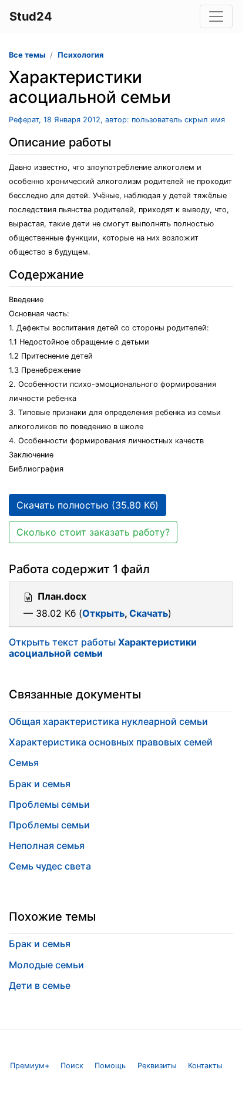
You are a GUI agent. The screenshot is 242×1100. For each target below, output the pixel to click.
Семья (24, 762)
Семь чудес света (50, 866)
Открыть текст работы (103, 647)
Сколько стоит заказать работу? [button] (93, 532)
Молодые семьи (46, 965)
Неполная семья (47, 845)
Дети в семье (39, 985)
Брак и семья (39, 784)
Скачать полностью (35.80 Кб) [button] (87, 505)
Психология (80, 55)
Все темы (27, 55)
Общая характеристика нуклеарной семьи (108, 721)
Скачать (148, 613)
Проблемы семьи (49, 804)
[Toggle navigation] (216, 16)
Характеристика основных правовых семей (111, 742)
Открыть (103, 613)
